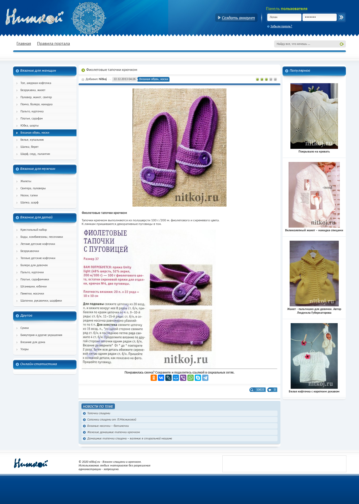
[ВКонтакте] (161, 378)
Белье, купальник (32, 139)
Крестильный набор (33, 230)
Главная (24, 43)
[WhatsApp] (190, 378)
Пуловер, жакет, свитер (36, 97)
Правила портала (53, 43)
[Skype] (198, 378)
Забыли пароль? (281, 26)
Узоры (24, 349)
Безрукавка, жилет (32, 90)
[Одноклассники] (154, 378)
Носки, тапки (29, 195)
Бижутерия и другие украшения (41, 335)
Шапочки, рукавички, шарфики (41, 300)
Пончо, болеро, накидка (36, 104)
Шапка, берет (29, 147)
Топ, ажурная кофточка (35, 83)
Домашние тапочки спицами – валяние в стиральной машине (129, 438)
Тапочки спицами (98, 413)
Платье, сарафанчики (34, 279)
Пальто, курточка (32, 111)
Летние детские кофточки (37, 244)
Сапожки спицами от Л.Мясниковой (111, 419)
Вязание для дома (32, 342)
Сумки (24, 328)
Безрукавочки (29, 251)
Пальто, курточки (32, 272)
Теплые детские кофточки (37, 258)
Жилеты (25, 181)
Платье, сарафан (31, 118)
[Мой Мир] (176, 378)
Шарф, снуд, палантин (35, 154)
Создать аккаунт (236, 17)
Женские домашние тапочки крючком (113, 432)
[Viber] (183, 378)
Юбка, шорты (29, 125)
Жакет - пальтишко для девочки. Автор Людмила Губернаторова (314, 311)
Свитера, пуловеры (33, 188)
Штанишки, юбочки (33, 286)
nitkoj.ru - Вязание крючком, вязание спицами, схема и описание (47, 17)
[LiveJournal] (168, 378)
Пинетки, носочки (32, 293)
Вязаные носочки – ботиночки (108, 426)
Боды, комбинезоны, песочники (41, 237)
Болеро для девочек (34, 265)
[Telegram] (205, 378)
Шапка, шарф (29, 202)
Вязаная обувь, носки (34, 132)
